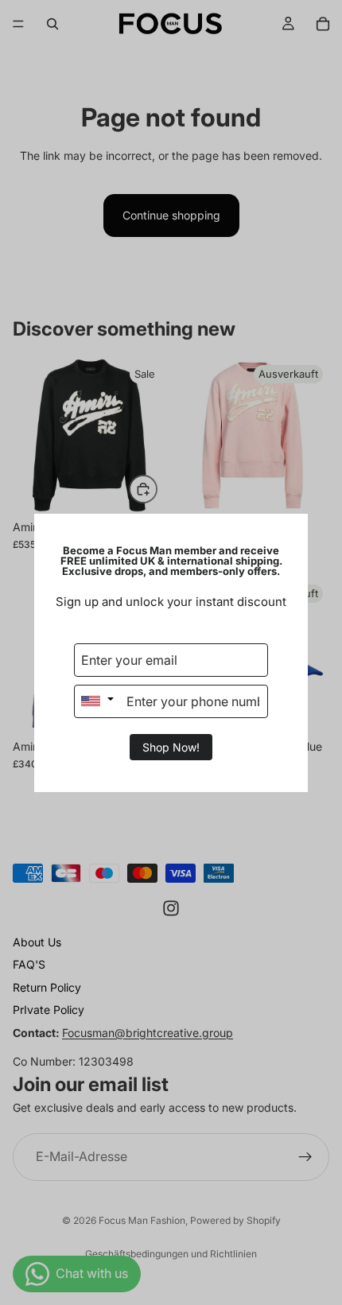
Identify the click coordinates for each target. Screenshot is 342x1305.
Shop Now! (171, 747)
